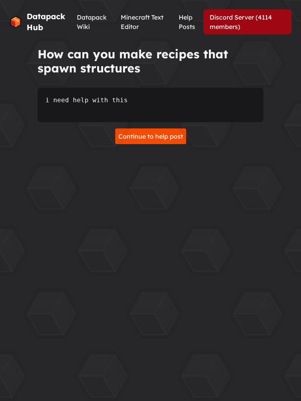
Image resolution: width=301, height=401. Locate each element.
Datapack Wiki (92, 22)
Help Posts (187, 22)
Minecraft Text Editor (142, 22)
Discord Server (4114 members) (241, 22)
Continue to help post (150, 136)
